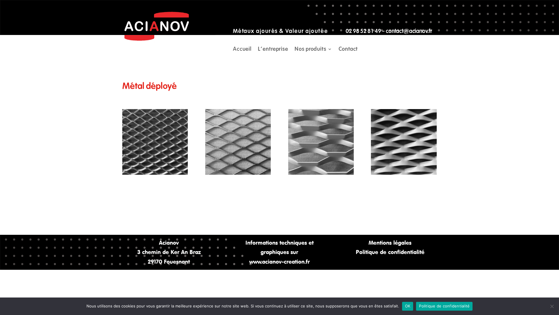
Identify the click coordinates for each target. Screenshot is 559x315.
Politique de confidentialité (390, 252)
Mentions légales (390, 242)
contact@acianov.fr (409, 31)
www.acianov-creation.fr (279, 261)
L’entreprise (273, 49)
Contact (348, 49)
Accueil (242, 49)
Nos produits (310, 49)
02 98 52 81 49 (363, 31)
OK (408, 306)
